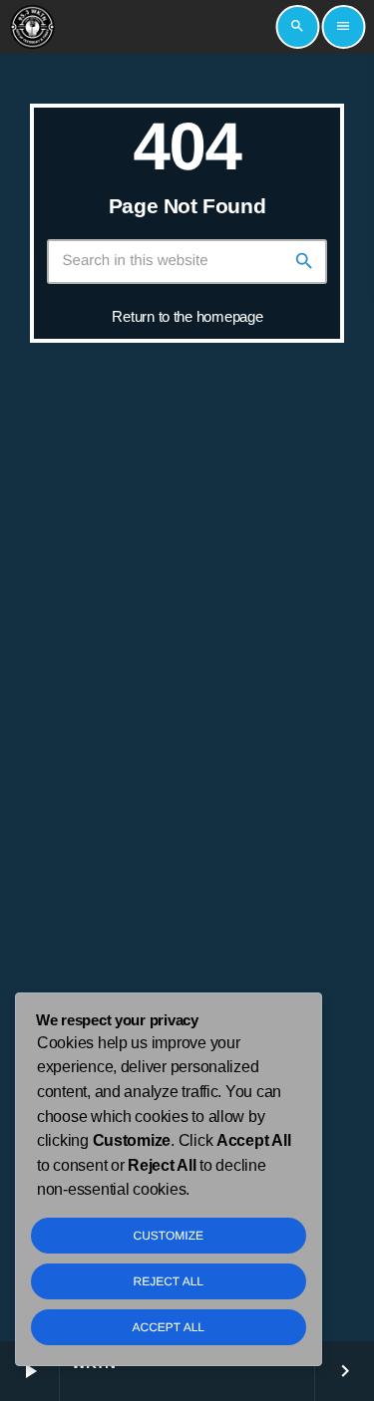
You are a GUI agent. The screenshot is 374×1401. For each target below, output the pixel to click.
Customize (168, 1236)
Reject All (168, 1281)
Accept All (168, 1327)
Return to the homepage (187, 316)
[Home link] (32, 27)
